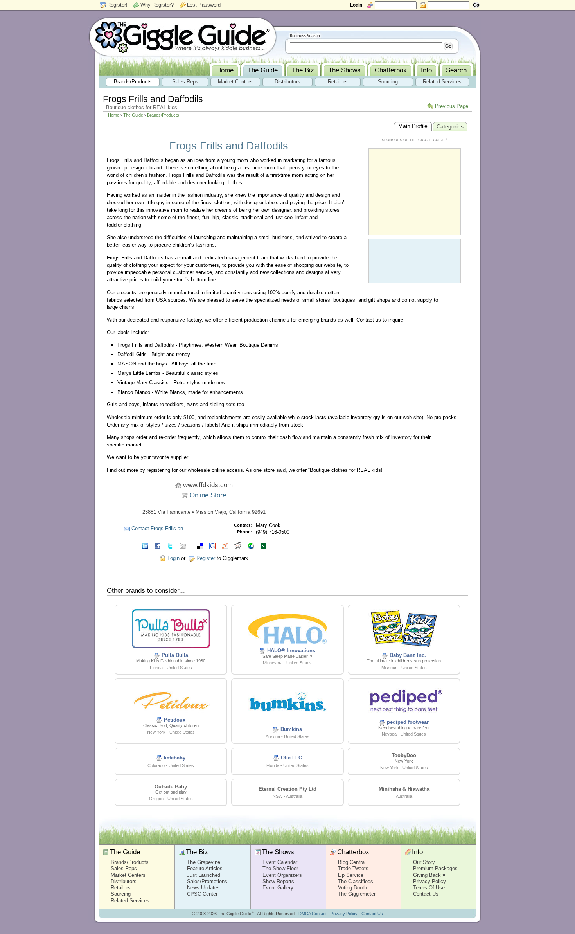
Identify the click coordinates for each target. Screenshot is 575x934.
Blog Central (352, 862)
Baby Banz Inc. (408, 655)
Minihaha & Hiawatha (404, 789)
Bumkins (291, 729)
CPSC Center (202, 894)
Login (173, 558)
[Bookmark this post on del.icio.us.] (200, 545)
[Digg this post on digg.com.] (183, 545)
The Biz (197, 852)
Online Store (208, 495)
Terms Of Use (429, 888)
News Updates (203, 888)
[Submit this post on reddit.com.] (237, 545)
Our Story (424, 862)
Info (417, 852)
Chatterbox (353, 852)
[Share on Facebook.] (158, 545)
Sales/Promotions (207, 881)
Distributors (124, 881)
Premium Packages (435, 868)
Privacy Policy (429, 881)
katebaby (174, 758)
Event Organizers (282, 875)
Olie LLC (291, 758)
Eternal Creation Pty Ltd (287, 789)
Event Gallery (277, 888)
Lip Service (350, 875)
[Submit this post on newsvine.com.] (263, 545)
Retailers (121, 888)
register (205, 558)
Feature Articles (205, 868)
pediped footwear (408, 722)
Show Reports (278, 881)
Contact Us (425, 894)
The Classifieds (355, 881)
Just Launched (203, 875)
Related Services (130, 900)
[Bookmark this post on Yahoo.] (225, 545)
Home (113, 115)
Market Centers (128, 875)
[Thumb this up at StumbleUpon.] (251, 545)
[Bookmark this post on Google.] (212, 545)
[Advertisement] (415, 191)
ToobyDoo (404, 755)
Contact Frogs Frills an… (159, 528)
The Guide (133, 115)
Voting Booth (352, 888)
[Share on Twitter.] (170, 545)
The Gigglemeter (357, 894)
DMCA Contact (312, 913)
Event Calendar (279, 862)
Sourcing (121, 894)
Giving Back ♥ (429, 875)
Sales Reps (124, 868)
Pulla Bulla (175, 655)
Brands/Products (163, 115)
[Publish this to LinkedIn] (145, 545)
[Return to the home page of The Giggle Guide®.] (182, 36)
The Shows (278, 852)
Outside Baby (171, 787)
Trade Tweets (353, 868)
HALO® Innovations (291, 650)
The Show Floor (280, 868)
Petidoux (174, 720)
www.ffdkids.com (208, 485)
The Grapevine (203, 862)
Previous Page (451, 106)
